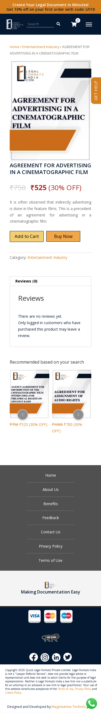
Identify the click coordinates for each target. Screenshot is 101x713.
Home (14, 46)
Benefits (50, 503)
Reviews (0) (26, 281)
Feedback (50, 517)
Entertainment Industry (40, 46)
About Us (51, 489)
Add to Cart (27, 236)
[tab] (50, 281)
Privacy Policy (50, 546)
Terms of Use (50, 560)
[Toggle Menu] (89, 24)
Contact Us (50, 531)
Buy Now (63, 236)
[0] (73, 24)
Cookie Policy (13, 692)
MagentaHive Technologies (72, 706)
